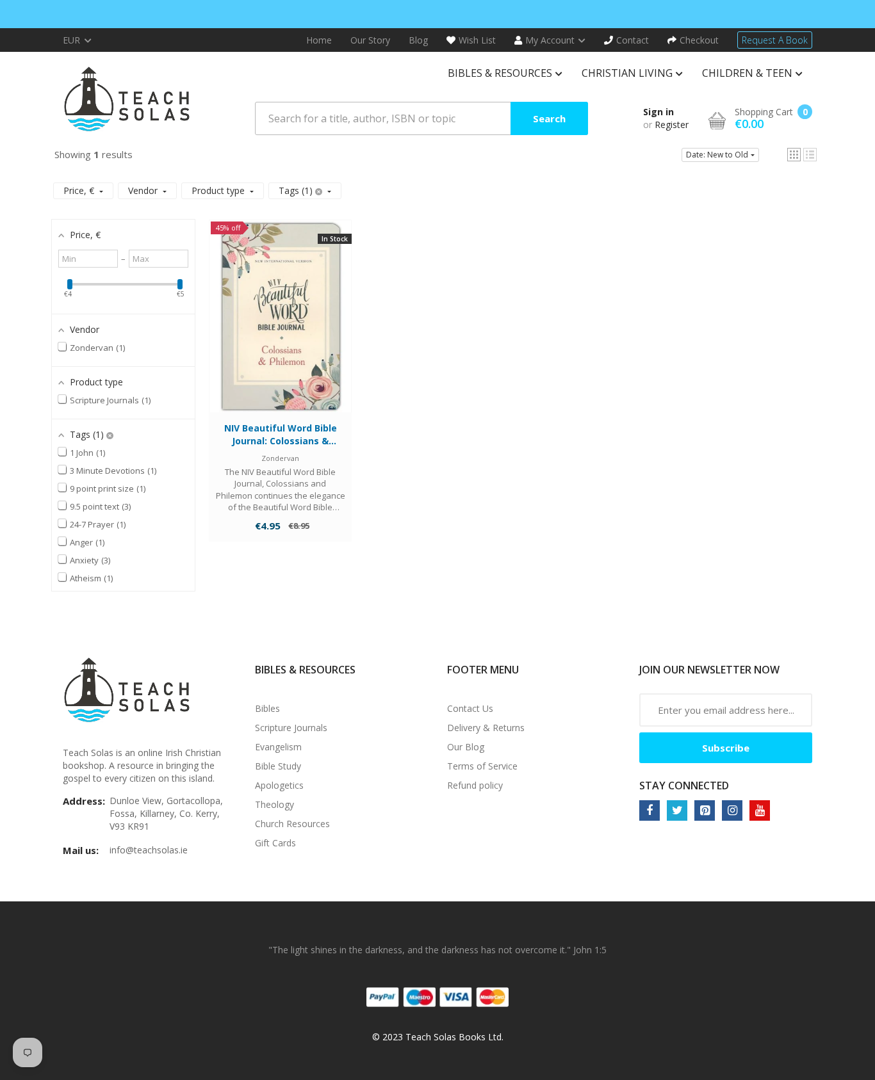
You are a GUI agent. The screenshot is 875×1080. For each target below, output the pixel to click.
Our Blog (465, 747)
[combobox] (421, 118)
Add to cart (280, 328)
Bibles (267, 708)
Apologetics (279, 785)
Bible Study (278, 766)
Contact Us (470, 708)
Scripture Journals (291, 727)
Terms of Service (482, 766)
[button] (794, 154)
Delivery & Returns (486, 727)
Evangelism (278, 747)
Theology (274, 804)
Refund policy (475, 785)
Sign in (658, 112)
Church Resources (292, 824)
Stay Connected (684, 785)
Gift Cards (275, 843)
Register (672, 124)
